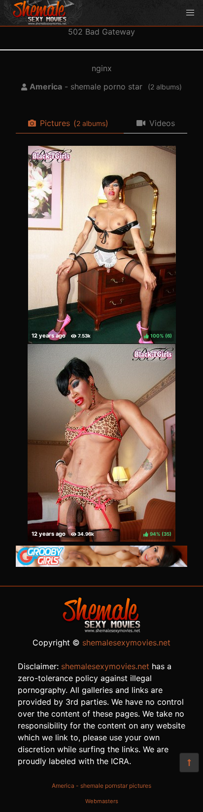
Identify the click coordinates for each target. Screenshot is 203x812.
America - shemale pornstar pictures (101, 785)
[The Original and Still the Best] (101, 564)
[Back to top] (189, 762)
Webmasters (101, 801)
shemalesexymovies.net (126, 642)
